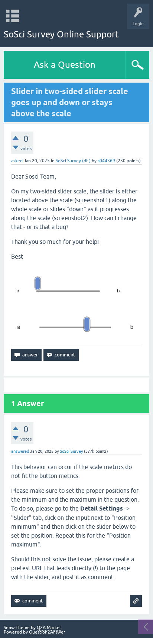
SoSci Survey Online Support (61, 34)
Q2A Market (49, 627)
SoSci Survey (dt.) (73, 160)
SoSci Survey (71, 451)
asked (17, 160)
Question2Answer (47, 632)
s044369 (106, 160)
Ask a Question (64, 65)
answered (20, 451)
